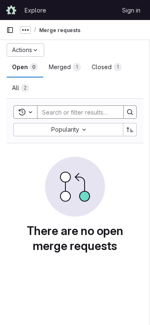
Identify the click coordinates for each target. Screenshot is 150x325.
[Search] (130, 112)
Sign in (131, 10)
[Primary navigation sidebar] (10, 30)
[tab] (25, 67)
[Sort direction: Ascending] (130, 129)
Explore (35, 10)
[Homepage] (11, 10)
